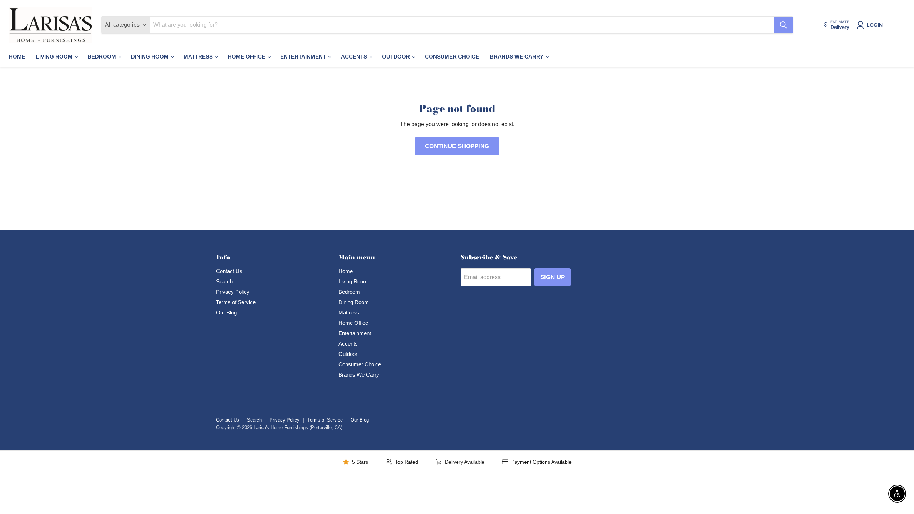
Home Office (247, 57)
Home (17, 57)
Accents (354, 57)
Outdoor (396, 57)
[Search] (783, 25)
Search (224, 281)
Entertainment (303, 57)
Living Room (55, 57)
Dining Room (150, 57)
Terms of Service (236, 302)
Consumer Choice (452, 57)
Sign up (552, 277)
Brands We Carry (517, 57)
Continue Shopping (457, 146)
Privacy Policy (233, 292)
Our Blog (226, 312)
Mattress (199, 57)
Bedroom (102, 57)
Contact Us (229, 271)
